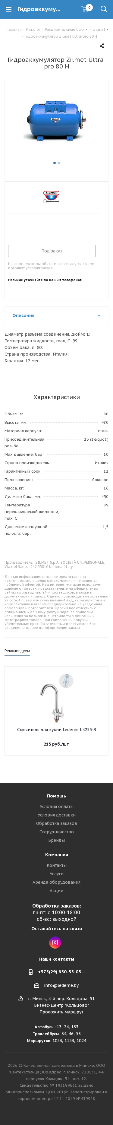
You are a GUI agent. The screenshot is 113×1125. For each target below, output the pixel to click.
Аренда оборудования (56, 882)
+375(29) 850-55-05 (59, 971)
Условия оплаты (57, 806)
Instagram (55, 942)
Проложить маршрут (61, 1012)
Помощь (56, 796)
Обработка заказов (56, 823)
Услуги (57, 873)
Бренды (56, 840)
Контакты (57, 865)
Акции (56, 890)
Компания (56, 854)
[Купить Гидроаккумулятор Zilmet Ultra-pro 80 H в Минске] (56, 123)
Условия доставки (57, 815)
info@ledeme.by (61, 985)
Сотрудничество (56, 832)
